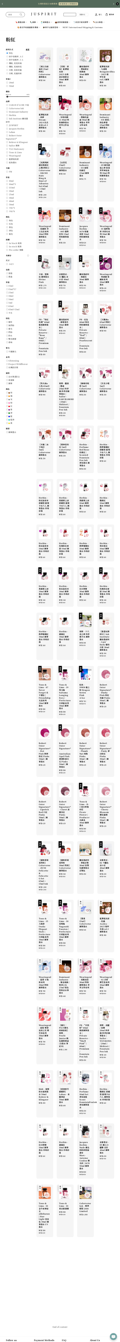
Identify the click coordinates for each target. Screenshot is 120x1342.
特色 (11, 53)
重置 (27, 49)
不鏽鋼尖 (12, 351)
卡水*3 (12, 208)
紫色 (11, 227)
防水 (10, 335)
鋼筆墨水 (12, 432)
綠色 (11, 230)
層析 (10, 322)
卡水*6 (12, 211)
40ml (11, 201)
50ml (11, 86)
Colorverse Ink (16, 108)
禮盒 (10, 276)
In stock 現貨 (15, 246)
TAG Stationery (16, 149)
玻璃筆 (11, 380)
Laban (12, 132)
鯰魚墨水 (13, 162)
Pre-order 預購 (16, 250)
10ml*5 (12, 184)
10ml (11, 181)
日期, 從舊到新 (15, 73)
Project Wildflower (18, 364)
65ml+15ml (13, 309)
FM (10, 171)
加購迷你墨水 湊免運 (66, 3)
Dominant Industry (18, 111)
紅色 (11, 224)
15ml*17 (12, 289)
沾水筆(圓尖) (14, 376)
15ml (10, 285)
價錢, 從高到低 (15, 66)
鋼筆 (10, 383)
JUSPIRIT (13, 125)
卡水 (10, 312)
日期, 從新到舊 (15, 70)
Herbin (12, 115)
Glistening (13, 360)
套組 (10, 273)
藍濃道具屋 (14, 159)
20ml (11, 82)
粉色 (11, 220)
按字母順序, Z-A (16, 59)
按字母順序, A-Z (16, 56)
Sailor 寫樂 (14, 145)
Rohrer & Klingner (18, 142)
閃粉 (10, 332)
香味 (10, 342)
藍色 (11, 234)
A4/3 (11, 264)
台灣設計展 (13, 367)
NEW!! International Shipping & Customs (83, 27)
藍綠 (12, 419)
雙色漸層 (12, 339)
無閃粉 (11, 325)
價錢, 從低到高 (15, 63)
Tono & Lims (15, 152)
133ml (12, 187)
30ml (11, 197)
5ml (10, 302)
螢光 (10, 328)
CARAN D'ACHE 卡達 (19, 105)
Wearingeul (15, 155)
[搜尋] (21, 14)
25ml (11, 194)
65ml (10, 306)
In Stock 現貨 (15, 243)
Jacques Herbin (16, 128)
